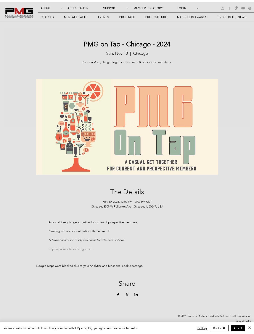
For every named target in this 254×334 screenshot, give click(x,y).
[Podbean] (250, 8)
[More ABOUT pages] (61, 8)
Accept (238, 328)
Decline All (219, 328)
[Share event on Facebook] (118, 294)
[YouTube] (243, 8)
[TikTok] (236, 8)
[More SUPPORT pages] (127, 8)
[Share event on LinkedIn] (136, 294)
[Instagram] (222, 8)
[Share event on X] (127, 294)
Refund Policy (243, 321)
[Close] (249, 328)
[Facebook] (229, 8)
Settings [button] (202, 328)
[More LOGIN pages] (197, 8)
